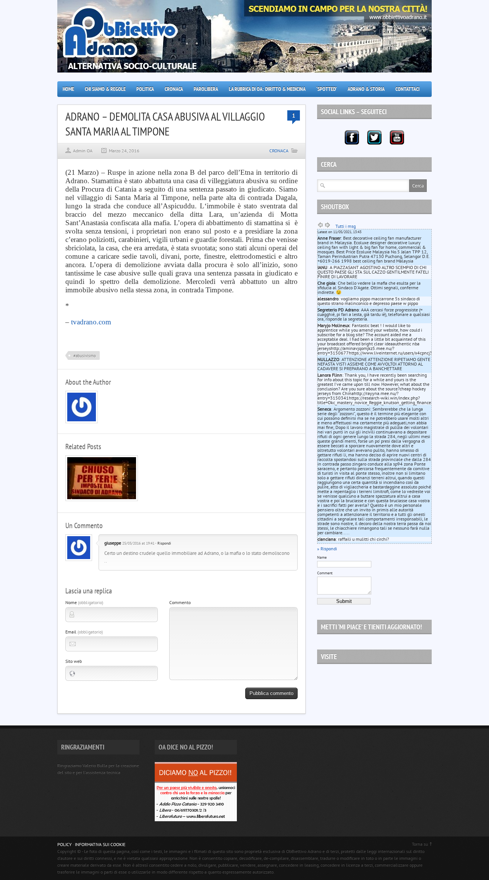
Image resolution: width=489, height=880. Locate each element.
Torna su (420, 844)
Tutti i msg (345, 226)
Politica (145, 88)
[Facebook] (352, 138)
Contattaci (407, 88)
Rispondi (164, 543)
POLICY (64, 844)
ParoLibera (206, 88)
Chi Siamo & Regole (105, 88)
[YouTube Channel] (397, 138)
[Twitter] (374, 138)
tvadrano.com (91, 322)
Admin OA (82, 150)
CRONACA (278, 150)
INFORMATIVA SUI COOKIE (100, 844)
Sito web (73, 661)
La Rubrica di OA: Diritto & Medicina (267, 88)
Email (84, 632)
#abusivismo (84, 355)
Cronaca (174, 88)
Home (68, 88)
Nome (84, 602)
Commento (180, 602)
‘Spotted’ (326, 88)
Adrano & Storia (366, 88)
